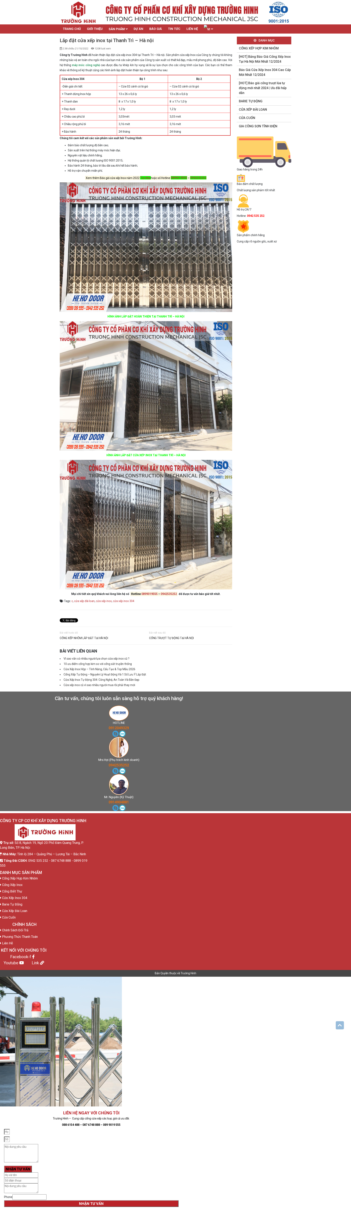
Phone (8, 1197)
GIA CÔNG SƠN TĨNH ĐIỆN (258, 126)
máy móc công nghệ (86, 65)
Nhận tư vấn (91, 1203)
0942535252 (198, 177)
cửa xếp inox (104, 601)
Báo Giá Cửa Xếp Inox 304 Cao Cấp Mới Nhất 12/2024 (265, 72)
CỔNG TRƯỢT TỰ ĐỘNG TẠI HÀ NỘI (171, 638)
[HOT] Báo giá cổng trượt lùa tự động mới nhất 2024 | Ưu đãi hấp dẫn (263, 88)
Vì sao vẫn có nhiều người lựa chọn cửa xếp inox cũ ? (96, 658)
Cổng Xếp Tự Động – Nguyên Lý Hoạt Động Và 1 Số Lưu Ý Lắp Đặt (105, 674)
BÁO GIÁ (155, 29)
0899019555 (179, 177)
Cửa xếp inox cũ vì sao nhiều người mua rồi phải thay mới (99, 685)
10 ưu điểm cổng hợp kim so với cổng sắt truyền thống (98, 664)
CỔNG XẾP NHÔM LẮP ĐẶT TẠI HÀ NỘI (84, 638)
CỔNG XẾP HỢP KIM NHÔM (259, 48)
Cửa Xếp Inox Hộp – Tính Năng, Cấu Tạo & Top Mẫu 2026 (99, 669)
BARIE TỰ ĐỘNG (250, 101)
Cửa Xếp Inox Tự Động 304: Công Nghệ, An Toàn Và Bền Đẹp (101, 679)
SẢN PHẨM (117, 29)
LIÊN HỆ (192, 29)
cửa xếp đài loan (84, 601)
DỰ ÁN (138, 29)
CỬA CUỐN (247, 118)
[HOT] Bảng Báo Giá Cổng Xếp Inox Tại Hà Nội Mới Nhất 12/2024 (265, 59)
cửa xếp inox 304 (123, 601)
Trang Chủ (72, 29)
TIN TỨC (174, 29)
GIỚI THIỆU (95, 29)
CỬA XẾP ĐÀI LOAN (253, 109)
